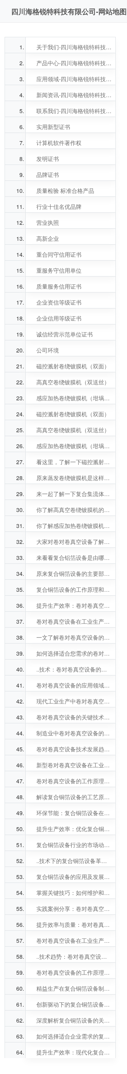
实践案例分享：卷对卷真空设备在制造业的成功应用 (74, 909)
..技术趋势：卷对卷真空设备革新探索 (74, 956)
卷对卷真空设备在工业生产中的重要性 (74, 621)
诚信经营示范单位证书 (64, 334)
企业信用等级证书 (58, 318)
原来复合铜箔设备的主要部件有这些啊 (74, 573)
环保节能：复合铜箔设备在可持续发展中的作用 (74, 813)
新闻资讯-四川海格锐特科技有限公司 (74, 95)
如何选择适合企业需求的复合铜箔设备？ (74, 1036)
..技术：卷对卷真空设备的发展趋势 (74, 669)
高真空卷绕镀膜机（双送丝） (73, 382)
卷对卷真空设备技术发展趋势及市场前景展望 (74, 749)
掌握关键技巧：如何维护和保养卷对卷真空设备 (74, 893)
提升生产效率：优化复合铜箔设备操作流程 (74, 829)
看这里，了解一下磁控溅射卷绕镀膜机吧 (74, 462)
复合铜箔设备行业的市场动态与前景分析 (74, 845)
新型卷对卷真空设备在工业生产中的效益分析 (74, 765)
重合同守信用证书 (58, 254)
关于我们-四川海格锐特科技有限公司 (74, 47)
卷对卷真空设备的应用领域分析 (74, 685)
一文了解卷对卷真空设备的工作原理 (74, 637)
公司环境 (47, 350)
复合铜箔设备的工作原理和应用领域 (74, 589)
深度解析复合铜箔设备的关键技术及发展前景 (74, 1020)
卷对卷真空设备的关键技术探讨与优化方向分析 (74, 717)
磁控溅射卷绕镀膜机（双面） (73, 366)
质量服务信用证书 (58, 286)
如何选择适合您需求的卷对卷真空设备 (74, 653)
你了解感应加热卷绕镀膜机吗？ (74, 526)
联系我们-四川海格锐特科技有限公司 (74, 111)
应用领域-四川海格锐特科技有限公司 (74, 79)
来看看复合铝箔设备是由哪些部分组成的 (74, 557)
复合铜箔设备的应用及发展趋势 (74, 877)
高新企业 (47, 238)
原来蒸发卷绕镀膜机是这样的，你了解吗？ (74, 478)
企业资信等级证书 (58, 302)
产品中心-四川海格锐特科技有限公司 (74, 63)
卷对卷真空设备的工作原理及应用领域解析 (74, 781)
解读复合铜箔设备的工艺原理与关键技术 (74, 797)
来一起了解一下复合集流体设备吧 (74, 494)
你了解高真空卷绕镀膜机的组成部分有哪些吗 (74, 510)
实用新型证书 (53, 127)
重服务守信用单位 (58, 270)
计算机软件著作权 (58, 143)
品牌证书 (47, 175)
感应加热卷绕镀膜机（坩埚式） (74, 398)
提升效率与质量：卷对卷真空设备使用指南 (74, 924)
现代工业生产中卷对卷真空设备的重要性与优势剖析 (74, 701)
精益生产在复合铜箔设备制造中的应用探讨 (74, 988)
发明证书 (47, 159)
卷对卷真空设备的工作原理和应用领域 (74, 972)
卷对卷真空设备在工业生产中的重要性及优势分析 (74, 940)
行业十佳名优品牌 (58, 206)
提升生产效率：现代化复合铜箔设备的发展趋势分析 (74, 1052)
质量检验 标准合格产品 (65, 191)
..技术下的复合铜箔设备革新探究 (74, 861)
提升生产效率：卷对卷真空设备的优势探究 (74, 605)
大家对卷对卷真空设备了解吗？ (74, 542)
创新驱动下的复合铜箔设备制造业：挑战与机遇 (74, 1004)
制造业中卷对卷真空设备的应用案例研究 (74, 733)
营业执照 (47, 222)
